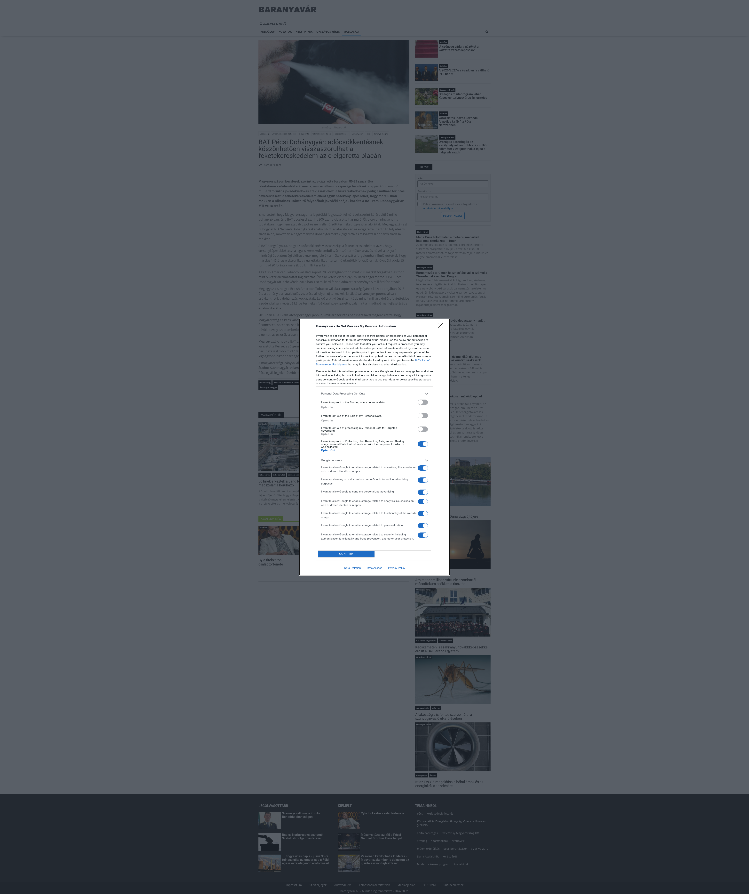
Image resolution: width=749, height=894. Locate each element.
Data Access (374, 567)
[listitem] (374, 394)
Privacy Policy (396, 567)
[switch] (423, 402)
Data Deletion (352, 567)
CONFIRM (346, 553)
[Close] (442, 326)
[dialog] (374, 447)
